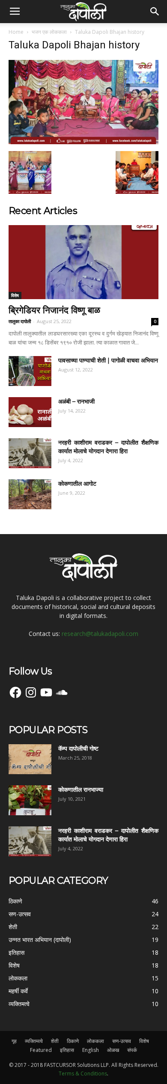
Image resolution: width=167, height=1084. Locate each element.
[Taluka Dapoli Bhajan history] (83, 142)
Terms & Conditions (83, 1073)
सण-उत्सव (121, 1041)
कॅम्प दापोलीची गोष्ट (78, 748)
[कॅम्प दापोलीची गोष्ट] (30, 759)
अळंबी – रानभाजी (76, 401)
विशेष (15, 295)
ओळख (113, 1050)
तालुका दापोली (20, 321)
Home (16, 32)
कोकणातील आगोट (77, 483)
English (90, 1050)
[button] (155, 11)
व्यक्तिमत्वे (34, 1041)
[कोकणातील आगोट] (30, 494)
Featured (41, 1050)
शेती (55, 1041)
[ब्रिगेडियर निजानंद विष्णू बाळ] (83, 262)
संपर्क (132, 1050)
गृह (14, 1041)
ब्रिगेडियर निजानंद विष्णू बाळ (54, 310)
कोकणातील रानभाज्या (80, 789)
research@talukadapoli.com (100, 634)
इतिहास (67, 1050)
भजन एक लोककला (49, 32)
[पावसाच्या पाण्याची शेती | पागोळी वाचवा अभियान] (30, 371)
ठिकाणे (73, 1041)
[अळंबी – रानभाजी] (30, 412)
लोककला (95, 1041)
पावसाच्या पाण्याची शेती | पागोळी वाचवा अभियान (108, 360)
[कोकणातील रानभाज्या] (30, 800)
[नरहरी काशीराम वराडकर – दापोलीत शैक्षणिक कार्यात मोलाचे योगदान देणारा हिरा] (30, 453)
